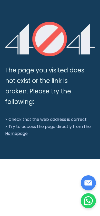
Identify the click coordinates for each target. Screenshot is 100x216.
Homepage (16, 133)
